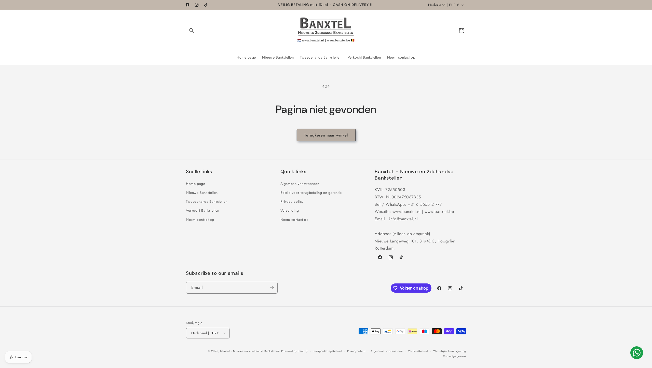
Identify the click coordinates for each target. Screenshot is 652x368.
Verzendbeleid (418, 351)
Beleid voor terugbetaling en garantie (311, 192)
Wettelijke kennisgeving (449, 351)
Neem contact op (200, 219)
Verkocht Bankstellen (202, 210)
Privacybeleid (356, 351)
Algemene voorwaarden (299, 183)
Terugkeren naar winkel (326, 135)
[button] (191, 30)
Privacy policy (292, 201)
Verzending (289, 210)
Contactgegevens (454, 356)
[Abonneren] (271, 288)
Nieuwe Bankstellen (202, 192)
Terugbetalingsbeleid (327, 351)
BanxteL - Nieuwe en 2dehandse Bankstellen (250, 351)
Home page (195, 183)
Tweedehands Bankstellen (206, 201)
